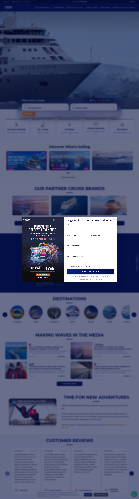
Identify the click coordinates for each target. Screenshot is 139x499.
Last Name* (95, 235)
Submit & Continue (90, 271)
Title (69, 224)
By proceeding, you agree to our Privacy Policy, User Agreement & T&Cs (90, 276)
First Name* (72, 235)
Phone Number (76, 256)
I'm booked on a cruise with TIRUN (81, 267)
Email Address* (73, 245)
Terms (100, 279)
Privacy (95, 279)
